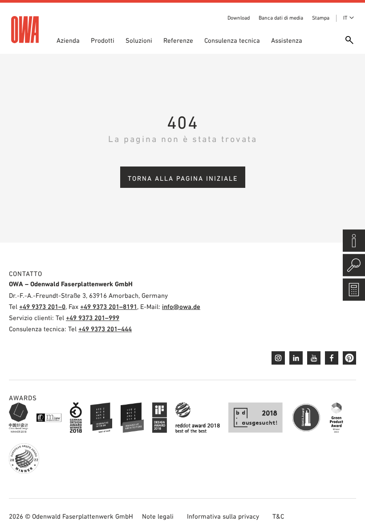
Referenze (178, 40)
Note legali (158, 516)
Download (238, 18)
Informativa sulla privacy (223, 516)
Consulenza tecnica (232, 40)
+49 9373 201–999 (92, 317)
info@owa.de (181, 306)
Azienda (68, 40)
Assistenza (286, 40)
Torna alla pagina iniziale (183, 178)
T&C (278, 516)
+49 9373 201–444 (105, 329)
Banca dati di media (281, 18)
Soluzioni (139, 40)
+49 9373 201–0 (42, 306)
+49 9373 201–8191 (108, 306)
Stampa (320, 18)
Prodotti (102, 40)
